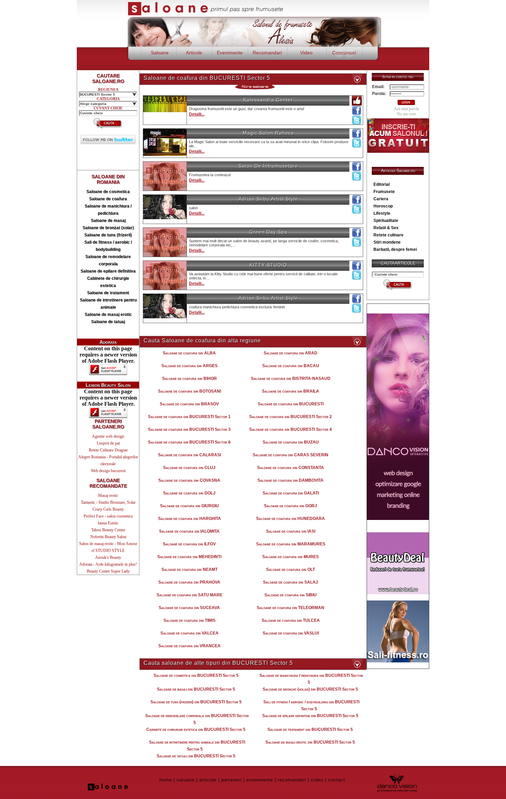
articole (208, 779)
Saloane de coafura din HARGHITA (189, 518)
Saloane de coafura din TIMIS (189, 620)
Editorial (381, 184)
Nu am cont (406, 113)
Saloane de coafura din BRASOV (189, 404)
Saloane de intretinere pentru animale (108, 304)
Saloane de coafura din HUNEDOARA (290, 518)
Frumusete (384, 191)
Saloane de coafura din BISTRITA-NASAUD (290, 378)
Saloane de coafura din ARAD (290, 353)
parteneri (231, 779)
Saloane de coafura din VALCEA (189, 633)
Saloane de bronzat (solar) (108, 227)
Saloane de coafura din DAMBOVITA (290, 480)
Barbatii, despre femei (395, 249)
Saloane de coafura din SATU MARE (189, 595)
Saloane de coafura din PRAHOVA (189, 582)
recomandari (292, 779)
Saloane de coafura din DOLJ (189, 493)
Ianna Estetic (108, 523)
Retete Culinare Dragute (108, 450)
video (317, 779)
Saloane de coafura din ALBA (189, 353)
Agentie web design (108, 436)
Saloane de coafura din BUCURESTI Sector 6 (189, 442)
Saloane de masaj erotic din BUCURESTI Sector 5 (310, 742)
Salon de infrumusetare (268, 166)
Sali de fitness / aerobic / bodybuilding (108, 246)
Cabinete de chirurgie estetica (108, 282)
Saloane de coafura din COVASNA (189, 480)
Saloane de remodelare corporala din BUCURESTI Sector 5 (197, 719)
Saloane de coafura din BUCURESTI (291, 404)
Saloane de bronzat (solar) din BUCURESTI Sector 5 (310, 689)
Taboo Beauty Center (108, 530)
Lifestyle (381, 213)
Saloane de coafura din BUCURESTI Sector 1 (189, 416)
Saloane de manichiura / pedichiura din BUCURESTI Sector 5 (311, 679)
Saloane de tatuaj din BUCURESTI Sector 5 (196, 756)
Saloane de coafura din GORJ (290, 505)
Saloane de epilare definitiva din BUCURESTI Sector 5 (310, 715)
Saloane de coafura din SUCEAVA (189, 607)
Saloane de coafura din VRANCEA (189, 645)
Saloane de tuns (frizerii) (108, 235)
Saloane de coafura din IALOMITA (189, 531)
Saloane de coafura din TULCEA (291, 620)
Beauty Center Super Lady (108, 571)
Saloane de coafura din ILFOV (189, 544)
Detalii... (196, 114)
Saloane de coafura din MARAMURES (290, 544)
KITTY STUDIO (268, 265)
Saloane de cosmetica (108, 191)
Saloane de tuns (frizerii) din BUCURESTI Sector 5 (196, 702)
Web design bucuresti (108, 470)
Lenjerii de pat (108, 443)
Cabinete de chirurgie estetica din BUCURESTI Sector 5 (195, 729)
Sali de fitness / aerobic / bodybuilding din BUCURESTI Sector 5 (311, 705)
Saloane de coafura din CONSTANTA (290, 467)
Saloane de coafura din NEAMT (189, 569)
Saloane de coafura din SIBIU (290, 595)
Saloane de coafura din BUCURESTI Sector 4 (290, 429)
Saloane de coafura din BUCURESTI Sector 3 (189, 429)
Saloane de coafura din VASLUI (291, 633)
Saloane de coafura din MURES (290, 556)
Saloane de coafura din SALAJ (290, 582)
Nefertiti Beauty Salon (108, 536)
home (165, 779)
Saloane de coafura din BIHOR (189, 378)
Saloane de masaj (108, 220)
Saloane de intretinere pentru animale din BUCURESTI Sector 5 (197, 746)
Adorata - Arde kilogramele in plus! (108, 564)
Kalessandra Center (268, 100)
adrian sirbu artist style (268, 199)
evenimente (259, 779)
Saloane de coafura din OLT (290, 569)
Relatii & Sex (386, 227)
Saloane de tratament (108, 292)
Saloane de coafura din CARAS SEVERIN (290, 454)
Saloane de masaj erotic (108, 314)
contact (336, 779)
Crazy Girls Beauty (108, 509)
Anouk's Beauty (108, 557)
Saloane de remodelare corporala (108, 260)
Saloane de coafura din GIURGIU (189, 505)
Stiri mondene (387, 242)
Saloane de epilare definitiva (108, 271)
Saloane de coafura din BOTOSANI (189, 391)
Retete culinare (388, 235)
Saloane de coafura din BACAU (290, 365)
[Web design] (398, 518)
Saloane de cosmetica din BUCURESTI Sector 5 (196, 675)
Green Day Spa (268, 232)
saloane (185, 779)
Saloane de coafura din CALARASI (189, 454)
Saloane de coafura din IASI (290, 531)
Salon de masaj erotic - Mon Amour (108, 543)
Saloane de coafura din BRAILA (290, 391)
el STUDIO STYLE (108, 550)
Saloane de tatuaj (108, 321)
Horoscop (383, 206)
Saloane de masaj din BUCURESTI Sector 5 (196, 689)
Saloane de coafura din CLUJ (189, 467)
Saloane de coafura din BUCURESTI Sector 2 (290, 416)
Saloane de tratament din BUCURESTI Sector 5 (310, 729)
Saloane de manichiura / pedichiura (108, 210)
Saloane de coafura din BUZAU (291, 442)
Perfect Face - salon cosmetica (108, 516)
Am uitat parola (406, 108)
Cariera (380, 198)
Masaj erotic (108, 495)
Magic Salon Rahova (268, 133)
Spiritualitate (385, 220)
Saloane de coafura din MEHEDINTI (189, 556)
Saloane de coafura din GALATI (291, 493)
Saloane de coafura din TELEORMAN (290, 607)
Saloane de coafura (108, 198)
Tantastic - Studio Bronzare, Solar (108, 502)
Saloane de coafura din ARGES (189, 365)
